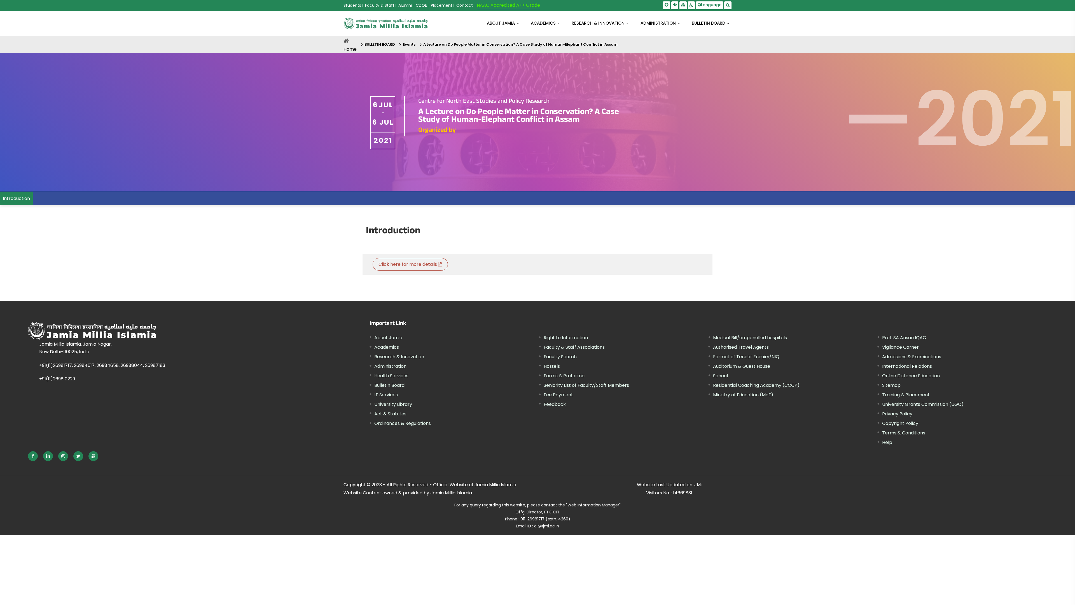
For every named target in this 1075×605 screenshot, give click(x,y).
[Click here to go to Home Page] (385, 23)
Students (352, 5)
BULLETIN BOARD (708, 23)
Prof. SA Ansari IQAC (904, 337)
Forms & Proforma (564, 376)
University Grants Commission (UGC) (923, 404)
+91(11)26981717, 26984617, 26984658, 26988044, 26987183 (102, 365)
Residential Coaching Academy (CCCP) (756, 385)
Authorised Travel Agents (741, 347)
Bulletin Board (389, 385)
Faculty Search (560, 356)
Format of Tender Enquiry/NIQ (746, 356)
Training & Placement (906, 395)
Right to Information (566, 337)
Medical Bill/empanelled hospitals (750, 337)
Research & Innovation (399, 356)
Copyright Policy (900, 423)
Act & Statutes (390, 414)
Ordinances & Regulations (402, 423)
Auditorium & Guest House (741, 366)
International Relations (907, 366)
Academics (386, 347)
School (720, 376)
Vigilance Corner (900, 347)
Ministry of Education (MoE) (743, 395)
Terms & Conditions (903, 433)
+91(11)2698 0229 (57, 379)
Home (350, 49)
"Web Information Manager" (593, 505)
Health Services (391, 376)
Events (409, 44)
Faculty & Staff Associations (574, 347)
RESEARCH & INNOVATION (598, 23)
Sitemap (891, 385)
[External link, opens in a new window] (33, 456)
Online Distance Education (911, 376)
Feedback (555, 404)
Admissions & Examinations (911, 356)
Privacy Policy (897, 414)
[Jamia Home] (153, 330)
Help (887, 442)
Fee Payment (558, 395)
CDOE (421, 5)
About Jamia (501, 23)
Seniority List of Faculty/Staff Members (586, 385)
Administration (390, 366)
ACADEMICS (543, 23)
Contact (464, 5)
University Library (393, 404)
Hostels (552, 366)
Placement (441, 5)
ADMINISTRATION (658, 23)
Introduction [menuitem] (16, 198)
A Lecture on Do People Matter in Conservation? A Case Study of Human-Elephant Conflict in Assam (520, 44)
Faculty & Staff (379, 5)
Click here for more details (408, 264)
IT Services (386, 395)
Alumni (405, 5)
